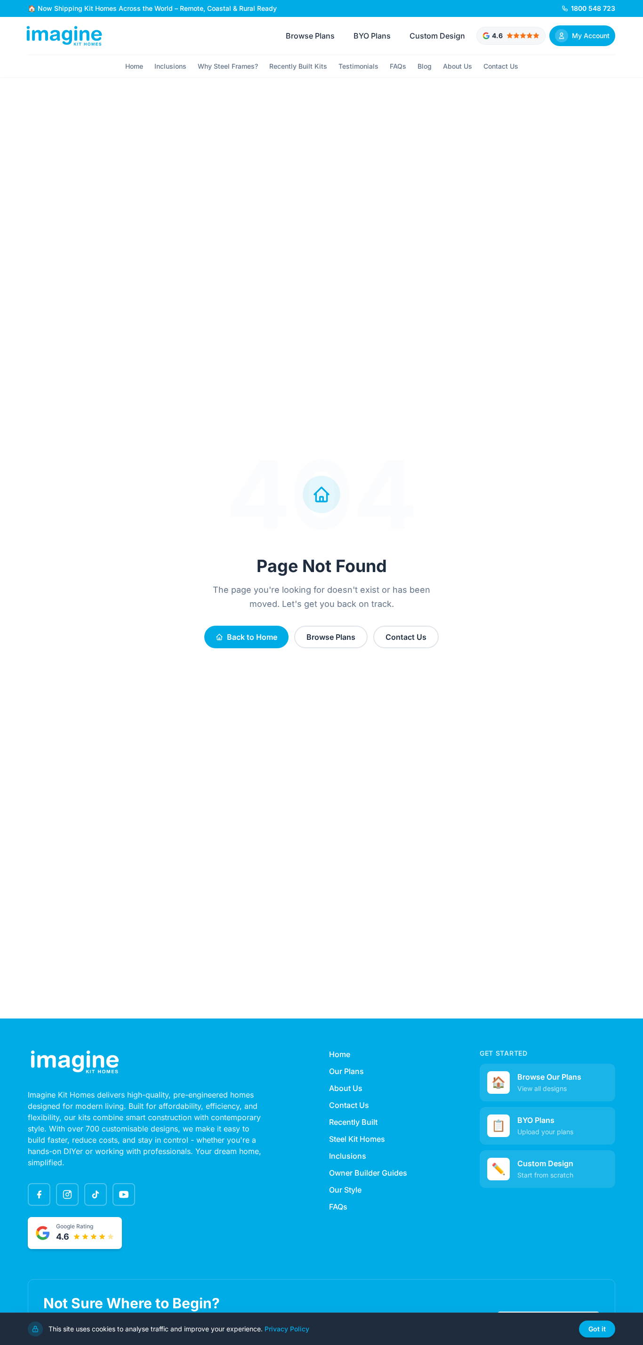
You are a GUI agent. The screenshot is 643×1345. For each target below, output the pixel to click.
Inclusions (170, 66)
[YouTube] (124, 1194)
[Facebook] (39, 1194)
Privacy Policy (287, 1329)
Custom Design (437, 35)
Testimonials (358, 66)
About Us (457, 66)
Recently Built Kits (298, 66)
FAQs (398, 66)
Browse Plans (310, 35)
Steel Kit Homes (357, 1139)
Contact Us (500, 66)
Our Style (345, 1189)
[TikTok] (95, 1194)
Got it (597, 1329)
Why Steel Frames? (228, 66)
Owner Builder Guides (368, 1173)
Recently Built (353, 1122)
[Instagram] (67, 1194)
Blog (425, 66)
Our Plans (346, 1071)
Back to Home (252, 637)
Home (134, 66)
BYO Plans (372, 35)
